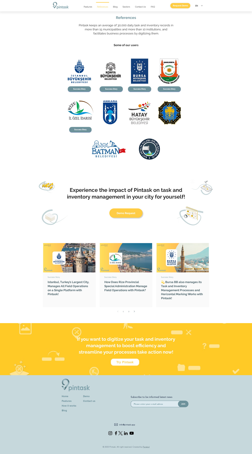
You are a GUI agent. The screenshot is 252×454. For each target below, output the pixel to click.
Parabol (146, 447)
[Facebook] (116, 433)
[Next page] (134, 311)
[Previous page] (117, 311)
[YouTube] (131, 433)
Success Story (54, 277)
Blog (64, 410)
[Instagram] (110, 433)
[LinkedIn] (125, 433)
